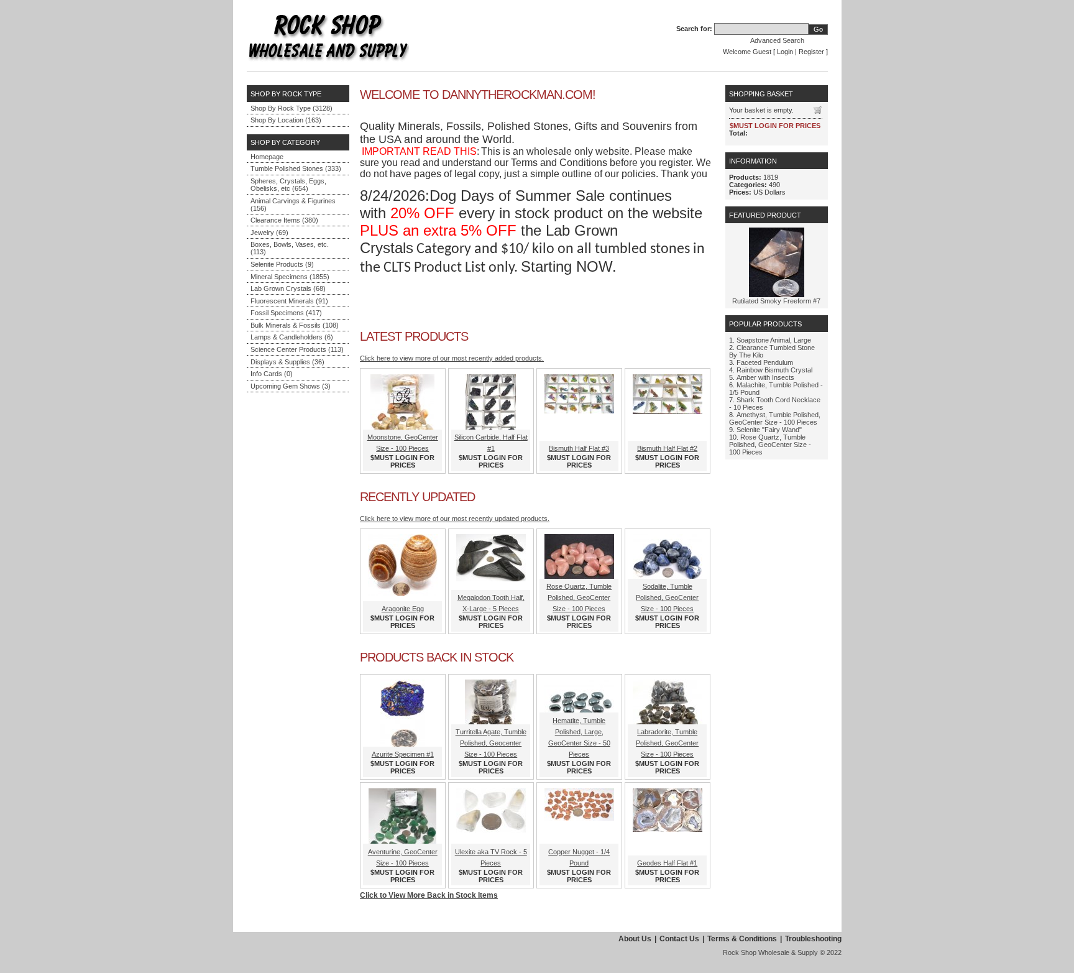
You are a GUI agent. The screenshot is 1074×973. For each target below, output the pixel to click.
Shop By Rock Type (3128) (291, 108)
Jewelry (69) (269, 232)
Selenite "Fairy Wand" (769, 429)
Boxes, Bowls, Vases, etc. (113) (289, 248)
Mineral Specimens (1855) (289, 276)
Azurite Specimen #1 (403, 754)
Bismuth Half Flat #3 (579, 448)
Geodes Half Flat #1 (667, 863)
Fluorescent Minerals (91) (289, 301)
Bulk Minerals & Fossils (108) (294, 325)
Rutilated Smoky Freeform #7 (776, 301)
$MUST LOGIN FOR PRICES (402, 461)
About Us (634, 938)
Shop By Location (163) (285, 120)
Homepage (266, 156)
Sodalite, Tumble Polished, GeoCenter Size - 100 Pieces (667, 597)
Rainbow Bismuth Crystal (774, 370)
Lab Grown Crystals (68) (288, 288)
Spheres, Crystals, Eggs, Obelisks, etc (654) (288, 184)
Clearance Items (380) (284, 220)
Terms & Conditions (742, 938)
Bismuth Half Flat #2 (667, 448)
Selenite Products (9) (282, 264)
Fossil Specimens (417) (286, 312)
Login (785, 51)
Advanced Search (777, 40)
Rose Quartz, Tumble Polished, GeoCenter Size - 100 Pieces (579, 597)
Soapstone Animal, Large (774, 340)
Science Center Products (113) (297, 349)
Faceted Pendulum (765, 362)
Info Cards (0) (271, 373)
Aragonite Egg (403, 608)
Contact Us (679, 938)
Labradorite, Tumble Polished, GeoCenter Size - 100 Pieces (667, 743)
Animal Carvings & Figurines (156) (293, 204)
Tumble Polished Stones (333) (295, 168)
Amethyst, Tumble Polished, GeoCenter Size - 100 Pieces (774, 418)
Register (811, 51)
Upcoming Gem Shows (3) (290, 386)
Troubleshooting (813, 938)
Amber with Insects (765, 377)
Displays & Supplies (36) (287, 362)
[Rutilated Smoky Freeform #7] (776, 294)
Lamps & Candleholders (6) (291, 337)
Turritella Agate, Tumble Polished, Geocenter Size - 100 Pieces (491, 743)
